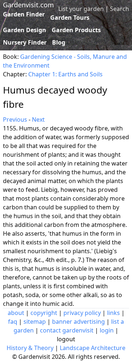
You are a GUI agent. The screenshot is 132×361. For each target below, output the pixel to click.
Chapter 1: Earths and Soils (65, 74)
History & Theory (30, 348)
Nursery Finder (25, 42)
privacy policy (82, 313)
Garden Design (24, 30)
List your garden (81, 9)
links (113, 313)
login (107, 330)
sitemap (34, 322)
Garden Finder (24, 14)
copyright (43, 313)
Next (38, 119)
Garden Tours (69, 18)
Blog (58, 42)
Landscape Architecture (92, 348)
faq (12, 322)
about (16, 313)
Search (119, 9)
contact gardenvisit (67, 330)
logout (66, 339)
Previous (15, 119)
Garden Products (76, 30)
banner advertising (78, 322)
